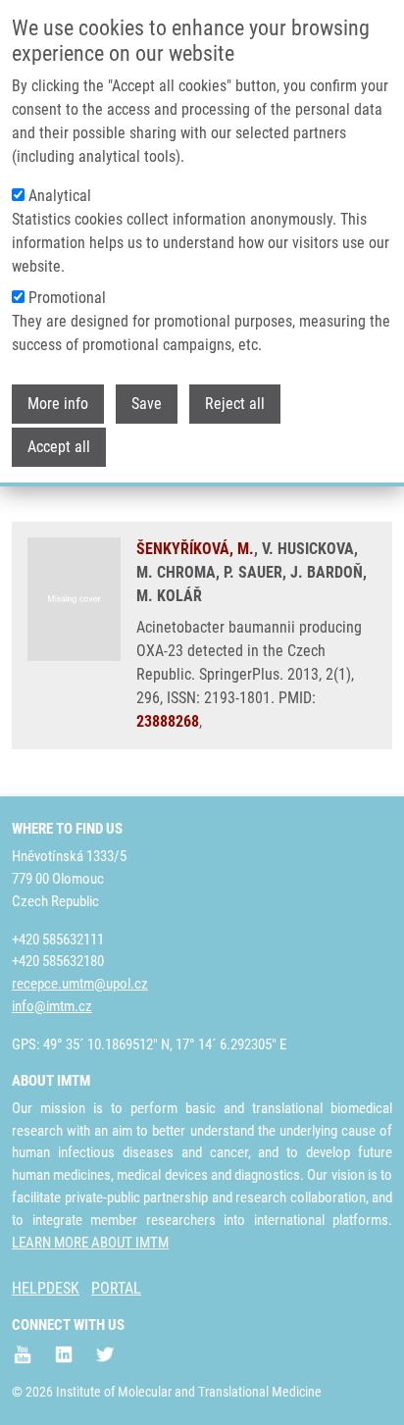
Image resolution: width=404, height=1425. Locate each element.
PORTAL (116, 1288)
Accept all (58, 446)
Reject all (235, 403)
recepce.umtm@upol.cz (80, 983)
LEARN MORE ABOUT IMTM (90, 1242)
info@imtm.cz (52, 1006)
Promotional (67, 297)
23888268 (167, 721)
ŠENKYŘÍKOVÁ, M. (195, 548)
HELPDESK (45, 1288)
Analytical (59, 195)
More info (57, 403)
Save (146, 403)
